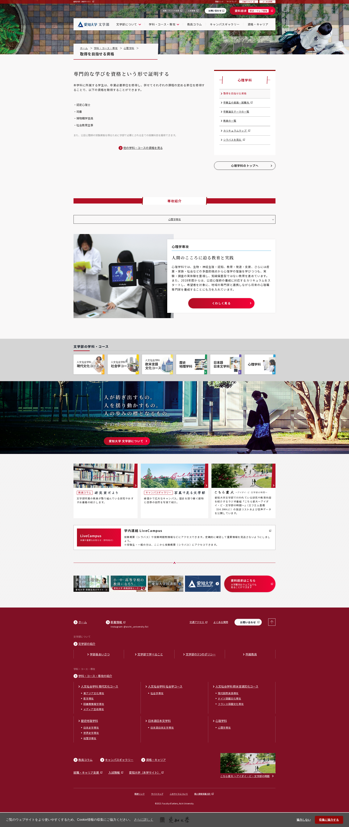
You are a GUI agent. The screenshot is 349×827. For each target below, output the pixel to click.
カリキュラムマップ (235, 130)
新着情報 (117, 622)
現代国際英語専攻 (228, 693)
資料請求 (251, 11)
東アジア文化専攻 (93, 693)
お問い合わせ (215, 10)
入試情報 (192, 10)
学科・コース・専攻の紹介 (95, 676)
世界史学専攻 (91, 732)
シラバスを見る (232, 139)
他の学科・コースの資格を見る (143, 148)
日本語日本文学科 (221, 364)
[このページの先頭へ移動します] (271, 622)
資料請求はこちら (243, 583)
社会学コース (120, 364)
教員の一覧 (229, 120)
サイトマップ (157, 793)
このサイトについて (179, 793)
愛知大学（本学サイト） (83, 1)
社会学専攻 (156, 693)
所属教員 (251, 654)
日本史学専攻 (91, 727)
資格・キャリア (258, 24)
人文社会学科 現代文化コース (99, 686)
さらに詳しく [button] (143, 819)
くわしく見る (221, 303)
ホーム (84, 48)
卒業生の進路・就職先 (236, 102)
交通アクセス (197, 622)
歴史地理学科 (185, 364)
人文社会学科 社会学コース (165, 686)
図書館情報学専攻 (93, 704)
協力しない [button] (304, 819)
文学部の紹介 (86, 644)
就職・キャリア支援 (171, 10)
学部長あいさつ (100, 654)
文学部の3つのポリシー (201, 654)
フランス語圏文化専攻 (231, 704)
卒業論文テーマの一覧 (236, 111)
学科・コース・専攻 (106, 48)
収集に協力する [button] (329, 819)
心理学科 (129, 48)
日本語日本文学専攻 (162, 727)
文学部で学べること (150, 654)
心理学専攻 (174, 219)
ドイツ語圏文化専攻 (229, 698)
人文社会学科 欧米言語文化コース (236, 686)
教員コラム (194, 24)
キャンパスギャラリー (225, 24)
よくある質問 (220, 622)
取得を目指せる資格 (235, 93)
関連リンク (140, 793)
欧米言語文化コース (153, 364)
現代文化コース (88, 364)
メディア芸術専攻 (93, 709)
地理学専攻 (89, 738)
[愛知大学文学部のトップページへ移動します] (93, 24)
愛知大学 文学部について (126, 441)
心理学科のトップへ (245, 166)
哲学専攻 (88, 698)
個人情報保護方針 (202, 793)
